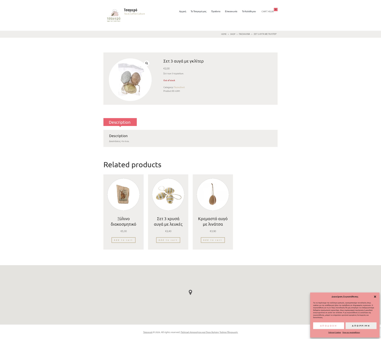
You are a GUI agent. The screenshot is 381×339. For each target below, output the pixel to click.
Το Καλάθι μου (249, 11)
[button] (375, 296)
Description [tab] (120, 122)
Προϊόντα (215, 11)
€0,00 (271, 11)
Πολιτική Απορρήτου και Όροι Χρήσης (200, 332)
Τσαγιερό (148, 332)
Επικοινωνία (231, 11)
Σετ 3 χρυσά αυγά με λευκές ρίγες (168, 224)
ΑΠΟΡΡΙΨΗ (361, 325)
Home (224, 34)
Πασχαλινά (244, 34)
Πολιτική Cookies (334, 332)
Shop (232, 34)
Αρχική (182, 11)
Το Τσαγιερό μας (198, 11)
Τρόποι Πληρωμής (229, 332)
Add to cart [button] (123, 240)
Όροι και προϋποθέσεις (351, 332)
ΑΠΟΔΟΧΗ (328, 325)
